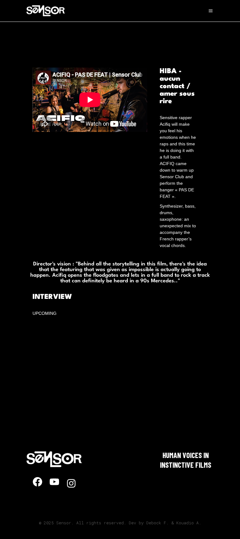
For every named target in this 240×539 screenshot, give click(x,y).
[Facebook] (37, 481)
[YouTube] (54, 481)
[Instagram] (71, 483)
